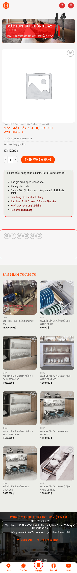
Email (68, 570)
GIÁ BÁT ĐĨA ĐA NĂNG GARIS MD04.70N (54, 433)
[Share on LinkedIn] (39, 236)
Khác (24, 144)
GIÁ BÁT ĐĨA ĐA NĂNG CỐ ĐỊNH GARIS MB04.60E (18, 433)
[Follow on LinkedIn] (45, 560)
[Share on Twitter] (20, 236)
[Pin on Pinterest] (33, 236)
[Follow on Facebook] (31, 560)
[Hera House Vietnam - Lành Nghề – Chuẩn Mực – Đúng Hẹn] (6, 5)
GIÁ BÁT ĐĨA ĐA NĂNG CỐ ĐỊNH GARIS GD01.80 (55, 488)
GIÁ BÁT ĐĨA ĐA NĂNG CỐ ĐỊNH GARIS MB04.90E (18, 378)
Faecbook (53, 570)
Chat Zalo (23, 570)
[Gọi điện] (38, 565)
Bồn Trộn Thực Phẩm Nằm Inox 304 (18, 322)
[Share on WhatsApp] (7, 236)
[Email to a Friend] (26, 236)
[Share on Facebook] (13, 236)
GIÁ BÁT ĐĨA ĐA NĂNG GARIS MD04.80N (17, 488)
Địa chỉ (8, 570)
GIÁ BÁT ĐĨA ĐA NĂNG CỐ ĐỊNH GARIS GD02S (55, 322)
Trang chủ (8, 124)
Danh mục (19, 124)
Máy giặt (45, 124)
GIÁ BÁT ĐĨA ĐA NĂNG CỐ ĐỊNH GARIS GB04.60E (55, 378)
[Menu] (71, 5)
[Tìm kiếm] (62, 5)
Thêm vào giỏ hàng (38, 159)
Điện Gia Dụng (32, 124)
